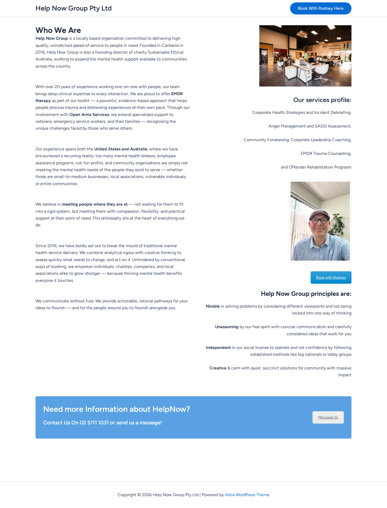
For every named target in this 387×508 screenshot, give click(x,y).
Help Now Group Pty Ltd (74, 8)
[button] (320, 8)
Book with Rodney (331, 277)
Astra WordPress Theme (247, 494)
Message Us (328, 417)
